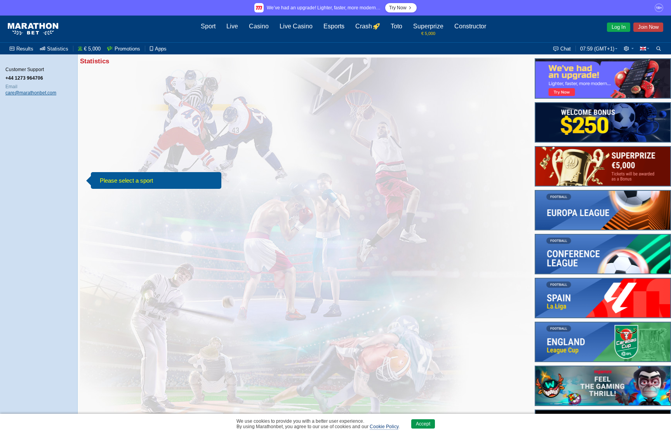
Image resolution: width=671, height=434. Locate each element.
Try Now (398, 7)
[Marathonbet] (33, 29)
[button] (629, 48)
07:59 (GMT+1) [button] (597, 49)
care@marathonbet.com (30, 93)
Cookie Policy (384, 426)
